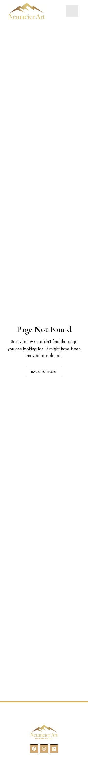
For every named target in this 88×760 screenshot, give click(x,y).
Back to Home (44, 371)
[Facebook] (34, 748)
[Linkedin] (54, 748)
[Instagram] (44, 748)
